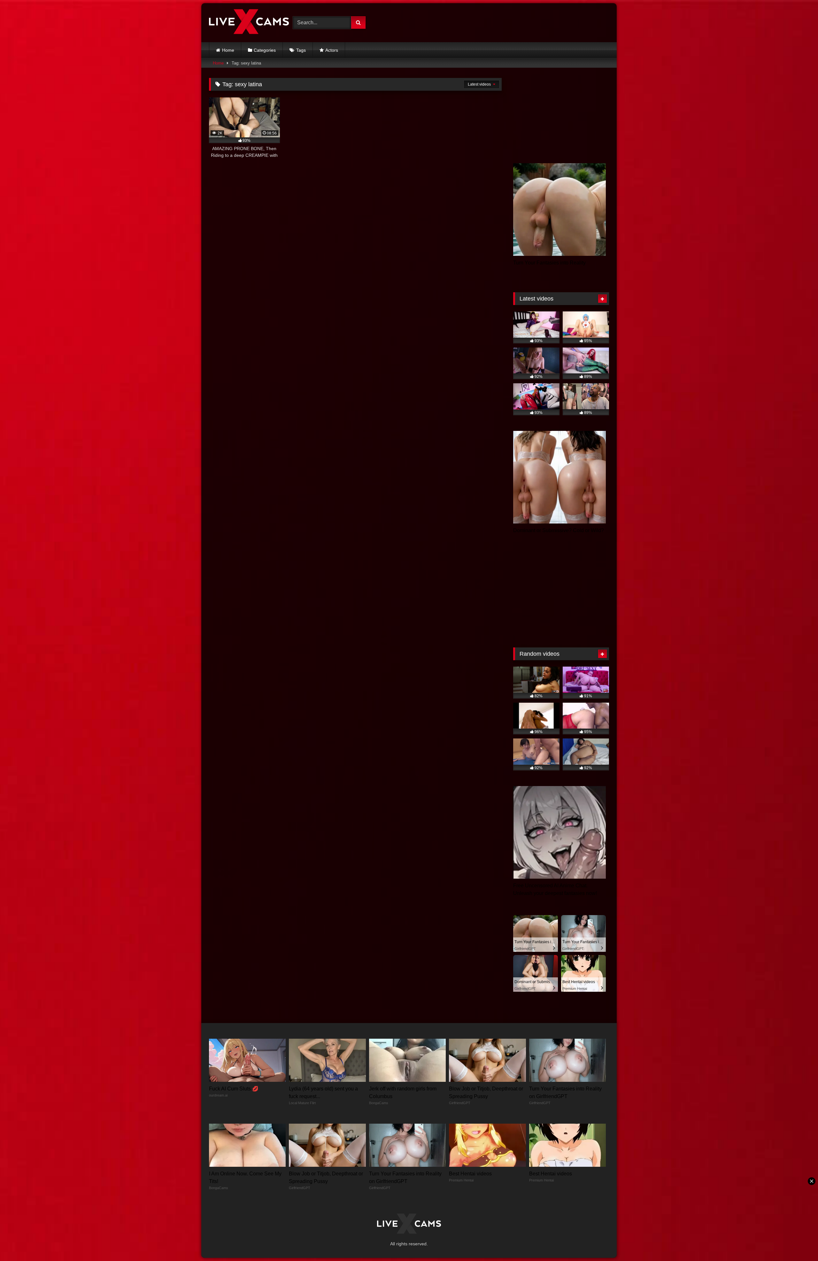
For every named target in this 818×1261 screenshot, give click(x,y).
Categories (265, 50)
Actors (331, 50)
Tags (301, 50)
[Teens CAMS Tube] (249, 22)
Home (228, 50)
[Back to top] (798, 1242)
